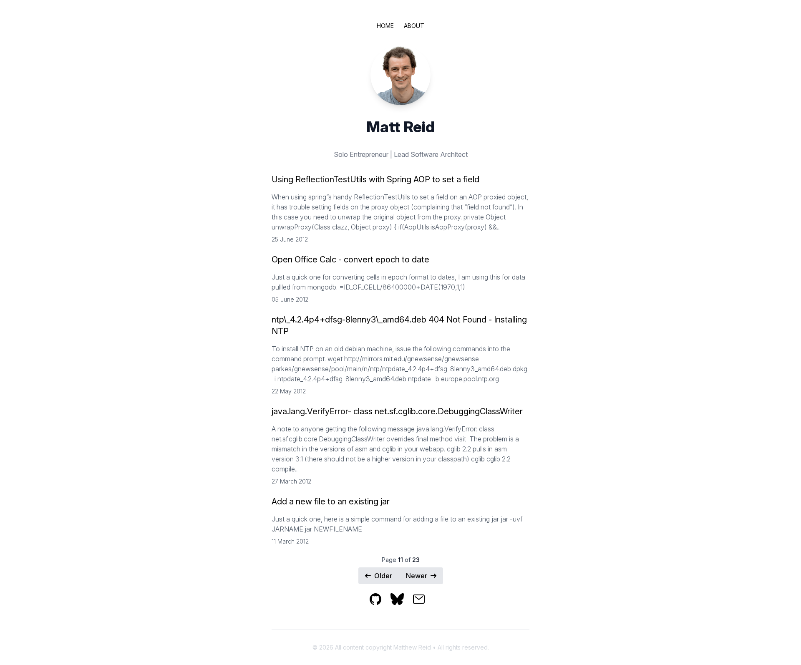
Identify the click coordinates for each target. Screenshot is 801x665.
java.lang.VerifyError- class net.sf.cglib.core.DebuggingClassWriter (397, 411)
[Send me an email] (422, 605)
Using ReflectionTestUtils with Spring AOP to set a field (375, 179)
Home (385, 25)
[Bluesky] (401, 605)
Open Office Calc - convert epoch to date (350, 259)
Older (383, 576)
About (414, 25)
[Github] (379, 605)
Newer (416, 576)
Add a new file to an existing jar (331, 501)
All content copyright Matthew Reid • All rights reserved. (412, 647)
